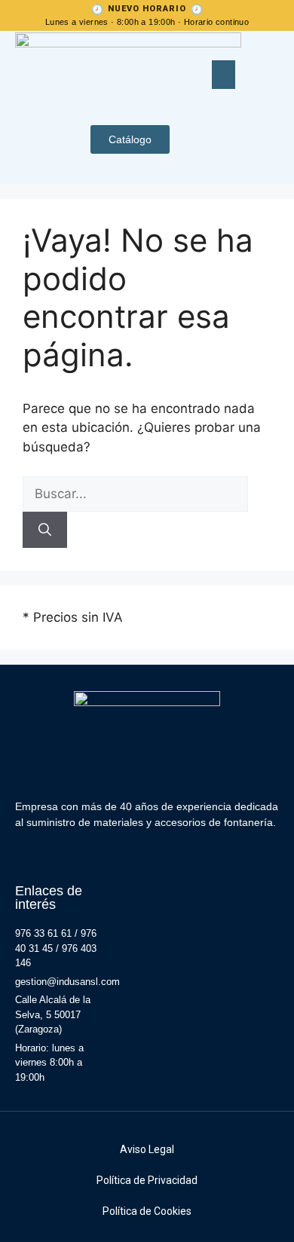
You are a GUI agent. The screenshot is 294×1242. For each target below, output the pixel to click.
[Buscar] (45, 530)
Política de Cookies (147, 1211)
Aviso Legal (147, 1149)
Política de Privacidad (147, 1180)
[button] (224, 74)
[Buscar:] (135, 493)
